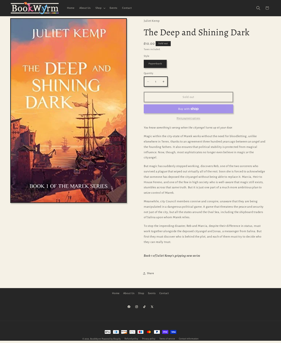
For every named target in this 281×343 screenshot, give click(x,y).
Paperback (157, 65)
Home (116, 293)
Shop (141, 293)
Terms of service (167, 339)
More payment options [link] (188, 118)
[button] (100, 8)
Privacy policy (148, 339)
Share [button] (150, 273)
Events (152, 293)
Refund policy (131, 339)
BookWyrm (95, 339)
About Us (128, 293)
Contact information (189, 339)
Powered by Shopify (111, 339)
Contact (164, 293)
